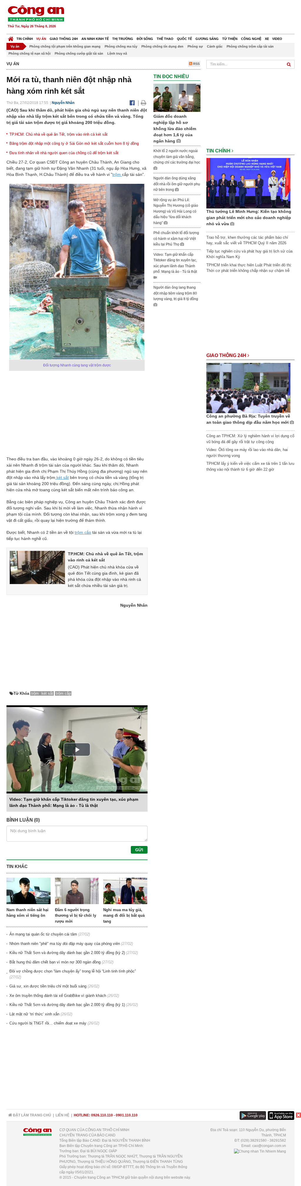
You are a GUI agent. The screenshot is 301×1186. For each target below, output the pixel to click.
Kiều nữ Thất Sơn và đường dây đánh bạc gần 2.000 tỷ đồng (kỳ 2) (67, 953)
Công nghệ (251, 39)
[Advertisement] (188, 17)
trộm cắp (83, 532)
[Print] (143, 102)
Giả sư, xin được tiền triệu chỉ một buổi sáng (47, 986)
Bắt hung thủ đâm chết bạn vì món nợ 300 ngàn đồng (55, 962)
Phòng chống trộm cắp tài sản (250, 46)
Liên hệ (62, 1115)
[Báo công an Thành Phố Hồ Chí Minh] (35, 13)
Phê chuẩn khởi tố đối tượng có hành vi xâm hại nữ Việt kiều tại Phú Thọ (176, 238)
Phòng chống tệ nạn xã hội (30, 53)
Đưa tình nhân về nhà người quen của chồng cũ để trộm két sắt (63, 153)
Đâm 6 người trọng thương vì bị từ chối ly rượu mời (75, 915)
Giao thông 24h (64, 39)
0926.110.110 (102, 1115)
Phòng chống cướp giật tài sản (79, 53)
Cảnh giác (215, 46)
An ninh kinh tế (95, 39)
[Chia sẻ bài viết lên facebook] (132, 102)
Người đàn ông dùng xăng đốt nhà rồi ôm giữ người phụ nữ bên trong (176, 184)
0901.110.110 (127, 1115)
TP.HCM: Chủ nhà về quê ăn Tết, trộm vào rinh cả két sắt (58, 134)
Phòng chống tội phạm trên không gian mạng (65, 46)
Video (277, 39)
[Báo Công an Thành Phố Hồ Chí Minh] (10, 37)
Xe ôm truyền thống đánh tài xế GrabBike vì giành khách (57, 995)
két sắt (62, 477)
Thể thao (165, 39)
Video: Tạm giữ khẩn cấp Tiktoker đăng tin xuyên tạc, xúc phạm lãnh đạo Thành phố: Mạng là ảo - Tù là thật (175, 263)
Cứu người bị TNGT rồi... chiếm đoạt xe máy (47, 1023)
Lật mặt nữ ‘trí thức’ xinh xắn (34, 1014)
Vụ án (41, 39)
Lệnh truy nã (117, 53)
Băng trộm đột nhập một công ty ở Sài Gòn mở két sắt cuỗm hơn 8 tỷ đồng (74, 143)
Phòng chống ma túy (121, 46)
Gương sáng (207, 39)
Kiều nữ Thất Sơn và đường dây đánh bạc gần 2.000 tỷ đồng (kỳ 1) (67, 1004)
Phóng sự (195, 46)
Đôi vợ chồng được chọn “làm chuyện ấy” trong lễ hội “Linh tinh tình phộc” (72, 971)
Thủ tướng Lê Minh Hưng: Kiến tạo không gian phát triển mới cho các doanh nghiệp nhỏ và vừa (248, 217)
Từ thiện (230, 39)
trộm (117, 174)
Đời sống (145, 39)
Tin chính (24, 39)
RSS (196, 63)
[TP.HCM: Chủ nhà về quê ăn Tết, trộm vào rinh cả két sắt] (37, 567)
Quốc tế (184, 39)
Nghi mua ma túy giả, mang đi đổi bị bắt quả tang (124, 915)
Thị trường (122, 39)
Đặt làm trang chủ (31, 1115)
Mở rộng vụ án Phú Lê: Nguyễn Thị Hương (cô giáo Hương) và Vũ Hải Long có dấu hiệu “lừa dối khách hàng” (175, 211)
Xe (267, 39)
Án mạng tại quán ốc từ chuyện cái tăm (43, 934)
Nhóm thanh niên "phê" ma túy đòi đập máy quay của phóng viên (64, 943)
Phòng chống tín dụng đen (162, 46)
